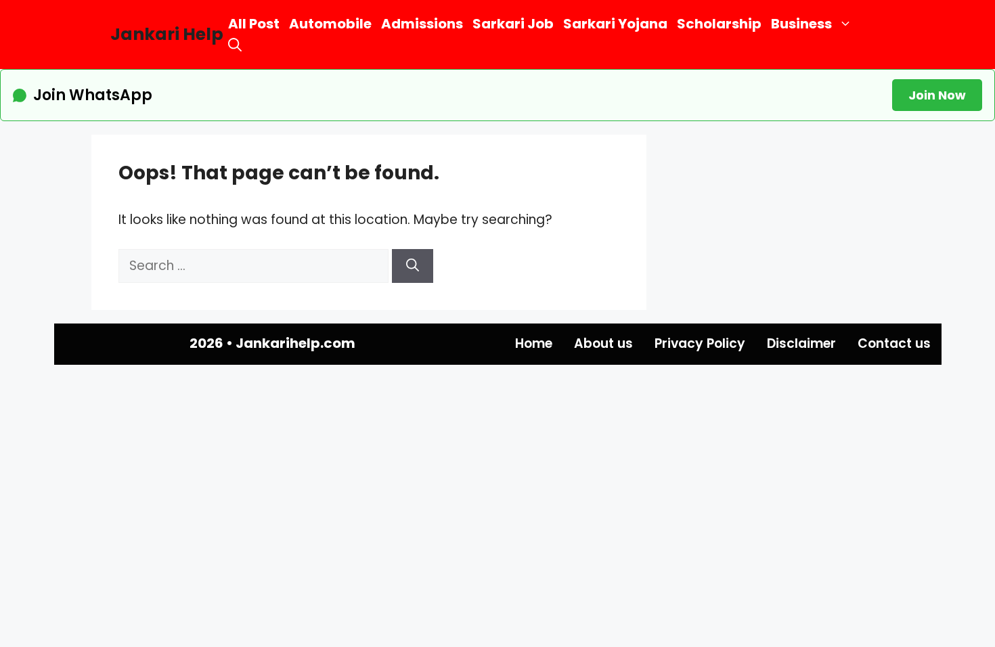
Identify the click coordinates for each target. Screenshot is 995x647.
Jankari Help (166, 34)
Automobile (330, 23)
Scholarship (719, 23)
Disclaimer (801, 343)
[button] (234, 45)
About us (603, 343)
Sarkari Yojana (615, 23)
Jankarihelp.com (295, 343)
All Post (254, 23)
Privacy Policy (700, 343)
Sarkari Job (513, 23)
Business (801, 23)
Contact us (894, 343)
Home (533, 343)
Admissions (422, 23)
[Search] (412, 266)
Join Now (937, 95)
